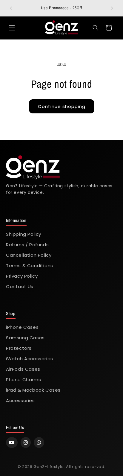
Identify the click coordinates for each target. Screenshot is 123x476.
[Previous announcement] (11, 8)
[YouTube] (12, 442)
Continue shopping (61, 106)
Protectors (19, 348)
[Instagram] (26, 442)
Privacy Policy (22, 276)
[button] (12, 27)
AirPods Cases (23, 369)
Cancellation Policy (28, 255)
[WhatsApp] (39, 442)
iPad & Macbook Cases (33, 390)
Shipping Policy (23, 234)
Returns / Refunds (27, 244)
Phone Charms (23, 379)
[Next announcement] (112, 8)
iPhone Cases (22, 327)
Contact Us (19, 286)
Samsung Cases (25, 337)
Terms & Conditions (29, 265)
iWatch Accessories (29, 358)
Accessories (20, 400)
